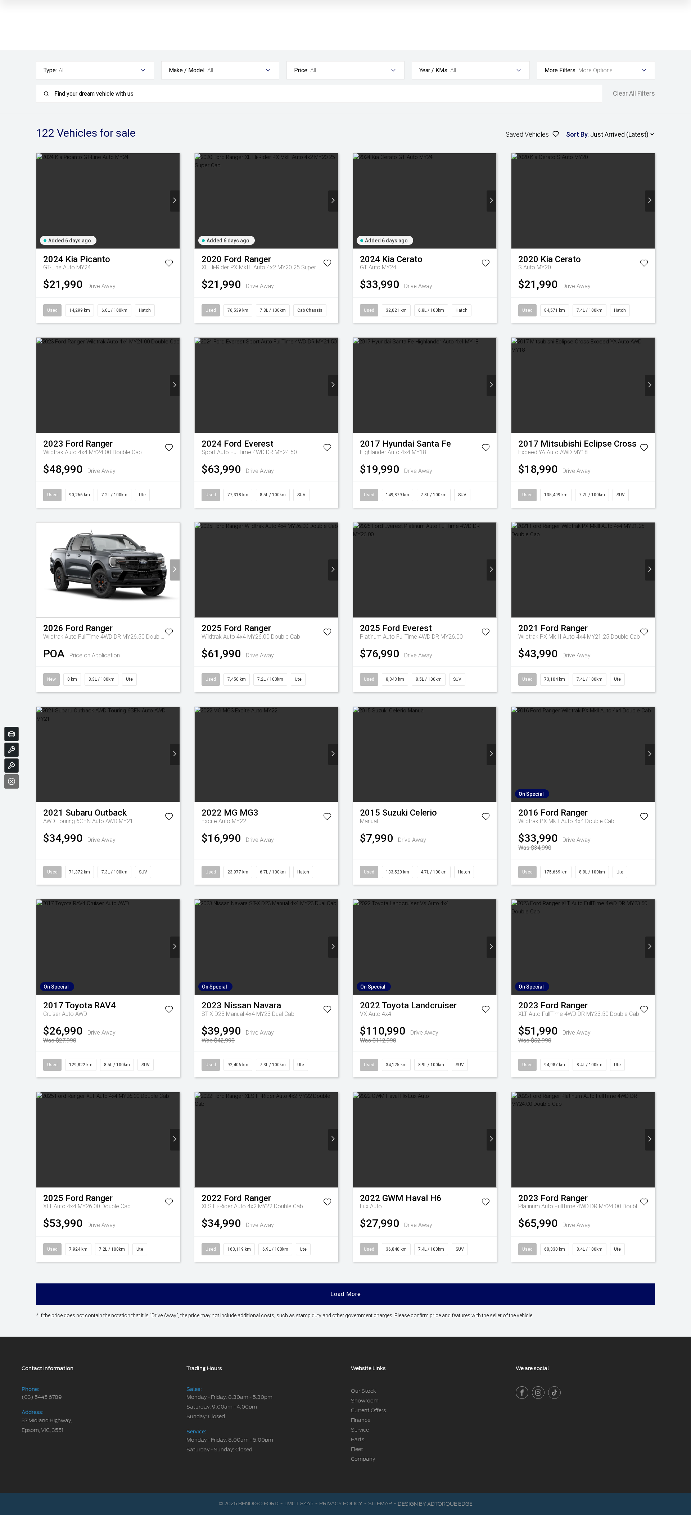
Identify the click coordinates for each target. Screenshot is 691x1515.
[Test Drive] (11, 765)
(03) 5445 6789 (42, 1397)
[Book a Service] (11, 750)
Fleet (357, 1449)
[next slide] (175, 200)
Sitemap (380, 1503)
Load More (345, 1294)
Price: (301, 70)
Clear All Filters (634, 93)
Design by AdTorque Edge (435, 1504)
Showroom (365, 1401)
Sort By (577, 134)
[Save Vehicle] (169, 264)
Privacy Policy (340, 1503)
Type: (50, 70)
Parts (357, 1439)
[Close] (11, 781)
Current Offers (368, 1410)
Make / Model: (187, 70)
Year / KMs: (433, 70)
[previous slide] (41, 200)
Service (360, 1430)
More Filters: (561, 70)
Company (363, 1459)
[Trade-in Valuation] (11, 734)
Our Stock (363, 1391)
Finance (360, 1420)
